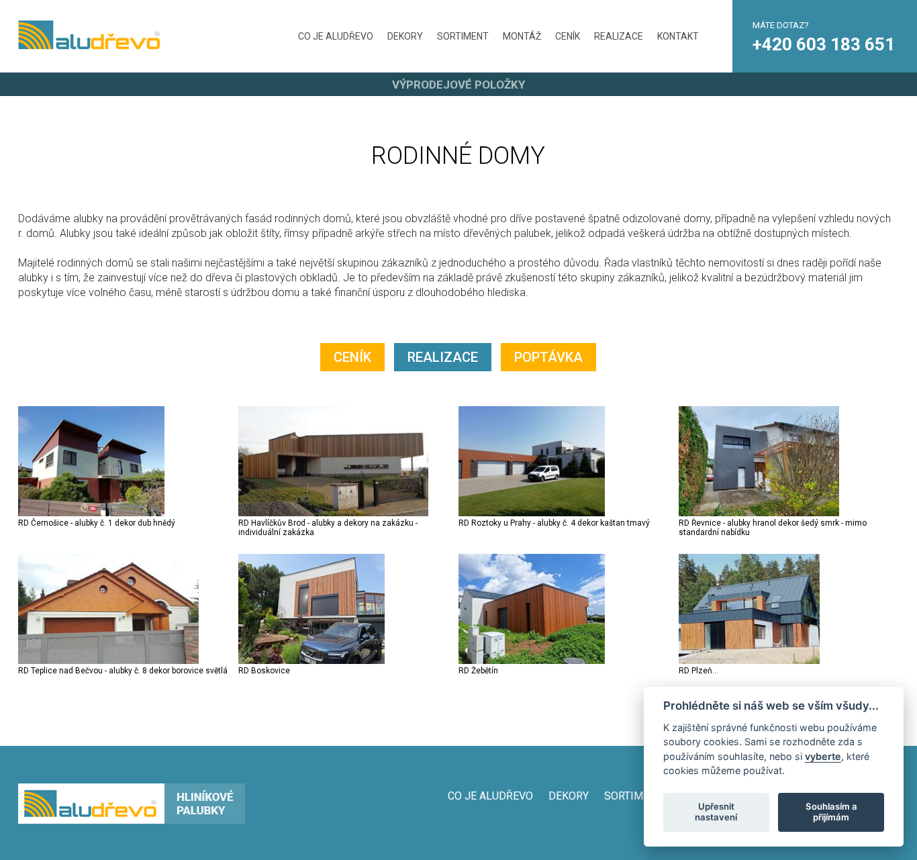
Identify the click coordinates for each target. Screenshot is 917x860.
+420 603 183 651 (824, 44)
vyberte (823, 755)
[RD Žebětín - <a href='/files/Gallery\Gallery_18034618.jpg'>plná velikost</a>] (531, 661)
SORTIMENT (463, 36)
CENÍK (567, 36)
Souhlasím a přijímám (831, 811)
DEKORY (405, 36)
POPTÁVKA (548, 357)
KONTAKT (678, 36)
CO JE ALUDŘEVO (335, 36)
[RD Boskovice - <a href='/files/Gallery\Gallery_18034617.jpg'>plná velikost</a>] (311, 661)
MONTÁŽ (522, 36)
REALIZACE (618, 36)
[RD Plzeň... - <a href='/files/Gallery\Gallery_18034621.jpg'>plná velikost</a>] (749, 661)
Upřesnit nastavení (716, 811)
